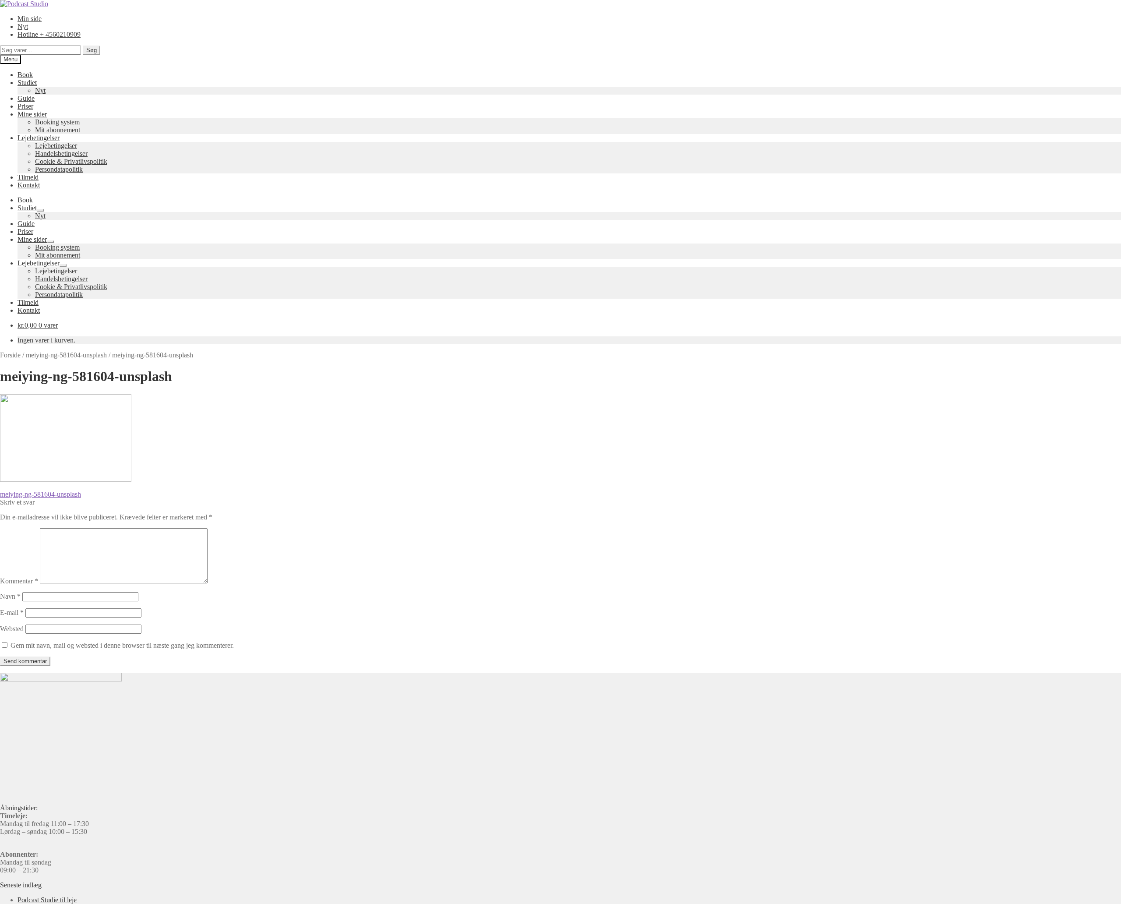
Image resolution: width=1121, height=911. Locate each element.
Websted (12, 628)
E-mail (12, 612)
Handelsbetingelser (61, 153)
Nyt (23, 26)
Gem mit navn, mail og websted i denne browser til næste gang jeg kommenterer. (122, 645)
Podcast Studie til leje (47, 900)
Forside (10, 355)
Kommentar (19, 581)
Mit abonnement (57, 130)
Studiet (27, 82)
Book (25, 74)
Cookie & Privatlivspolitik (71, 161)
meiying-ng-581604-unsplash (66, 355)
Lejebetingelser (39, 137)
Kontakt (29, 185)
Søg (91, 50)
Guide (26, 98)
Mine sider (32, 114)
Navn (10, 596)
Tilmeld (28, 177)
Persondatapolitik (59, 169)
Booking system (57, 122)
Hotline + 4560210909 (49, 34)
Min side (30, 18)
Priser (25, 106)
